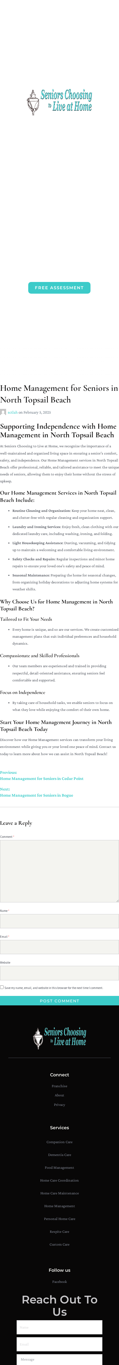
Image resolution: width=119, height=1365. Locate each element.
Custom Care (59, 1244)
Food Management (59, 1167)
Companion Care (59, 1142)
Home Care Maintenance (59, 1193)
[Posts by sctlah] (4, 412)
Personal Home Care (59, 1218)
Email (4, 937)
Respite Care (59, 1231)
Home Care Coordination (59, 1180)
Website (5, 962)
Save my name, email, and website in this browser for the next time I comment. (53, 988)
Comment (7, 837)
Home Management (59, 1206)
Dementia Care (59, 1154)
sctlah (13, 412)
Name (4, 911)
